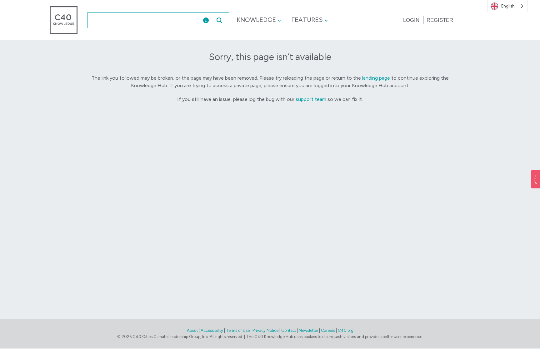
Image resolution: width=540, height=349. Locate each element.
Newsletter (308, 330)
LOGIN (411, 20)
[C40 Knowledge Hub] (64, 20)
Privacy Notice (265, 330)
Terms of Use (238, 330)
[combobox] (138, 20)
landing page (376, 78)
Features (307, 19)
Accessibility (212, 330)
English (508, 6)
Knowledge (256, 19)
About (192, 330)
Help (535, 179)
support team (311, 99)
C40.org (345, 330)
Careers (328, 330)
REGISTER (440, 20)
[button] (219, 20)
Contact (288, 330)
